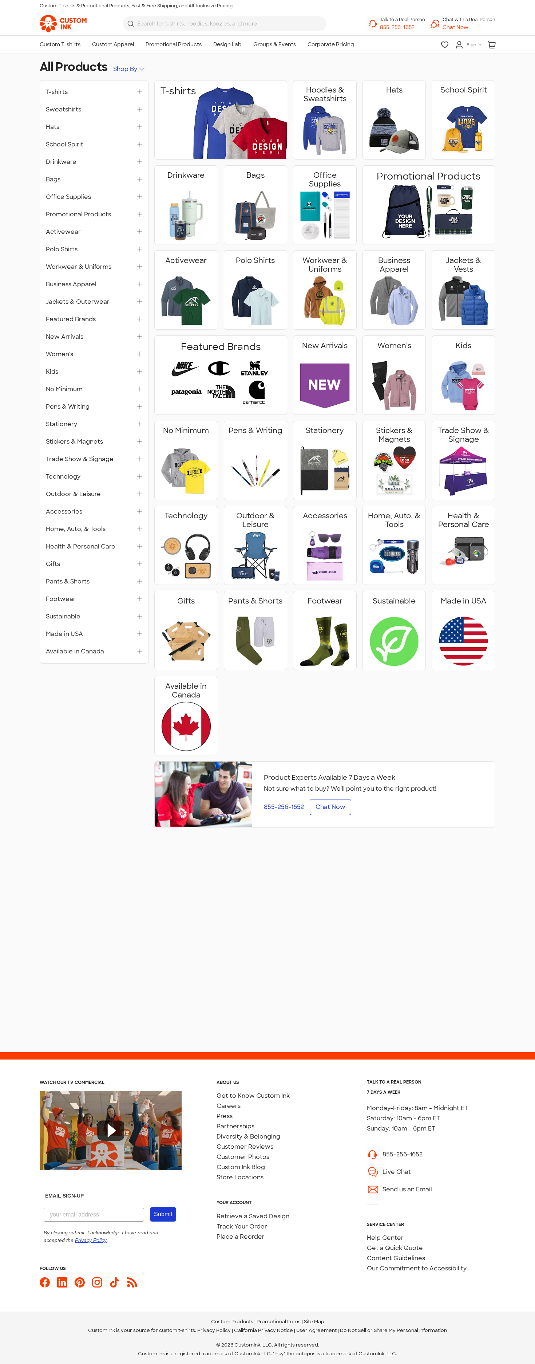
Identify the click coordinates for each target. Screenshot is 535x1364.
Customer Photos (243, 1157)
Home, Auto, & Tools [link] (76, 529)
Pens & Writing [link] (68, 406)
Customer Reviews (245, 1147)
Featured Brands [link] (71, 319)
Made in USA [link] (64, 634)
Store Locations (240, 1177)
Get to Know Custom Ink (253, 1096)
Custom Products (232, 1321)
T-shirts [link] (57, 92)
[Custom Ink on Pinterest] (80, 1282)
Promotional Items (279, 1321)
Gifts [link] (53, 564)
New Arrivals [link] (64, 337)
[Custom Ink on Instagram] (97, 1282)
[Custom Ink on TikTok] (115, 1282)
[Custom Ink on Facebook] (45, 1282)
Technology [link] (63, 476)
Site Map (314, 1321)
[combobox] (224, 23)
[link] (63, 23)
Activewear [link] (63, 232)
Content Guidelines (396, 1258)
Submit (163, 1214)
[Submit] (130, 23)
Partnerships (235, 1126)
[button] (469, 27)
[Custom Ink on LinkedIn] (62, 1282)
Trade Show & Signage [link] (80, 459)
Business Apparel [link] (71, 284)
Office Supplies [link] (68, 197)
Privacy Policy (214, 1330)
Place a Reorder (241, 1237)
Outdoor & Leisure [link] (73, 494)
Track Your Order (242, 1226)
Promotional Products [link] (78, 214)
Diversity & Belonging (248, 1136)
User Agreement (316, 1330)
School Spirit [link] (64, 144)
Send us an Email (407, 1189)
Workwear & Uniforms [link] (78, 267)
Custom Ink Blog (241, 1167)
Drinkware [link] (61, 162)
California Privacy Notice (263, 1330)
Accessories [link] (64, 511)
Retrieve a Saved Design (253, 1216)
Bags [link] (53, 179)
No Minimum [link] (64, 389)
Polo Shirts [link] (62, 249)
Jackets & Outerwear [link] (78, 302)
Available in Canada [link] (75, 651)
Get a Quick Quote (395, 1248)
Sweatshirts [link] (63, 109)
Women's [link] (59, 354)
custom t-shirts (177, 1330)
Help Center (385, 1238)
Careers (229, 1106)
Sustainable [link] (63, 616)
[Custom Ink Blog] (132, 1282)
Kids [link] (52, 372)
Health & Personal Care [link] (80, 546)
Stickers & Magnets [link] (74, 441)
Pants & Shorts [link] (68, 581)
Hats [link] (52, 127)
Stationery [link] (61, 424)
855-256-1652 (403, 1154)
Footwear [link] (61, 599)
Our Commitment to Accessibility (417, 1268)
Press (225, 1116)
